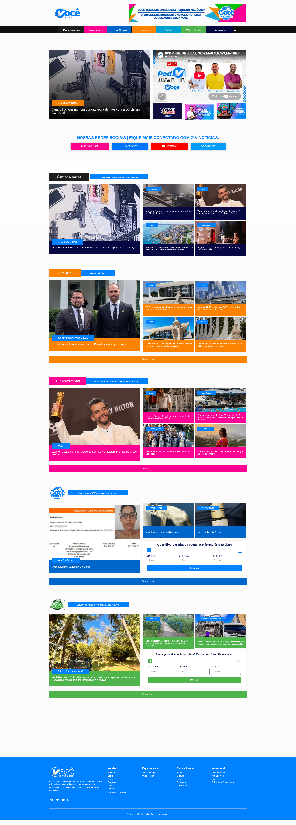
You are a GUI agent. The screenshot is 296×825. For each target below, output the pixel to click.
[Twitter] (57, 799)
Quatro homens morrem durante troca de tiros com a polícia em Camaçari (96, 111)
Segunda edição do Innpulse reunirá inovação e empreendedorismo (220, 248)
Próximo (194, 568)
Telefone (216, 556)
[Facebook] (51, 799)
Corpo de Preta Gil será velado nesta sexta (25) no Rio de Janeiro (220, 452)
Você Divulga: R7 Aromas (209, 532)
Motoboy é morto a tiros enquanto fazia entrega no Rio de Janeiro (169, 212)
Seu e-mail (184, 556)
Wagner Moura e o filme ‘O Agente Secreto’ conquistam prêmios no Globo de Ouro (218, 212)
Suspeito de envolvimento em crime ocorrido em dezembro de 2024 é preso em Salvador (169, 248)
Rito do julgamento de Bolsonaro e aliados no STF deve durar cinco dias (219, 344)
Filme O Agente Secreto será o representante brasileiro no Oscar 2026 (168, 417)
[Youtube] (63, 799)
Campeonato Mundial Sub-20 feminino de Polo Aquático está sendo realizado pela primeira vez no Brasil (220, 417)
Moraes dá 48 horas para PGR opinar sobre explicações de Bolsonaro (218, 308)
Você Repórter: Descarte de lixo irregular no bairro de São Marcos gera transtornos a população (167, 643)
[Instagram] (68, 799)
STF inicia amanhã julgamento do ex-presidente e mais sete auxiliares (169, 308)
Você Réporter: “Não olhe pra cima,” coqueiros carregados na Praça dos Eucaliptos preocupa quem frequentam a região (93, 678)
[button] (71, 29)
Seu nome (152, 556)
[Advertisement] (148, 734)
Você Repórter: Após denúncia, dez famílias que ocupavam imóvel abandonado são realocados (220, 642)
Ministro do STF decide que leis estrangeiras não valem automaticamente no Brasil (170, 344)
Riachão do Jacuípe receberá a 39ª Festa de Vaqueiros (167, 452)
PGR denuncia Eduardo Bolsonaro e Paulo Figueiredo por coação (89, 344)
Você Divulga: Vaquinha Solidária (71, 566)
